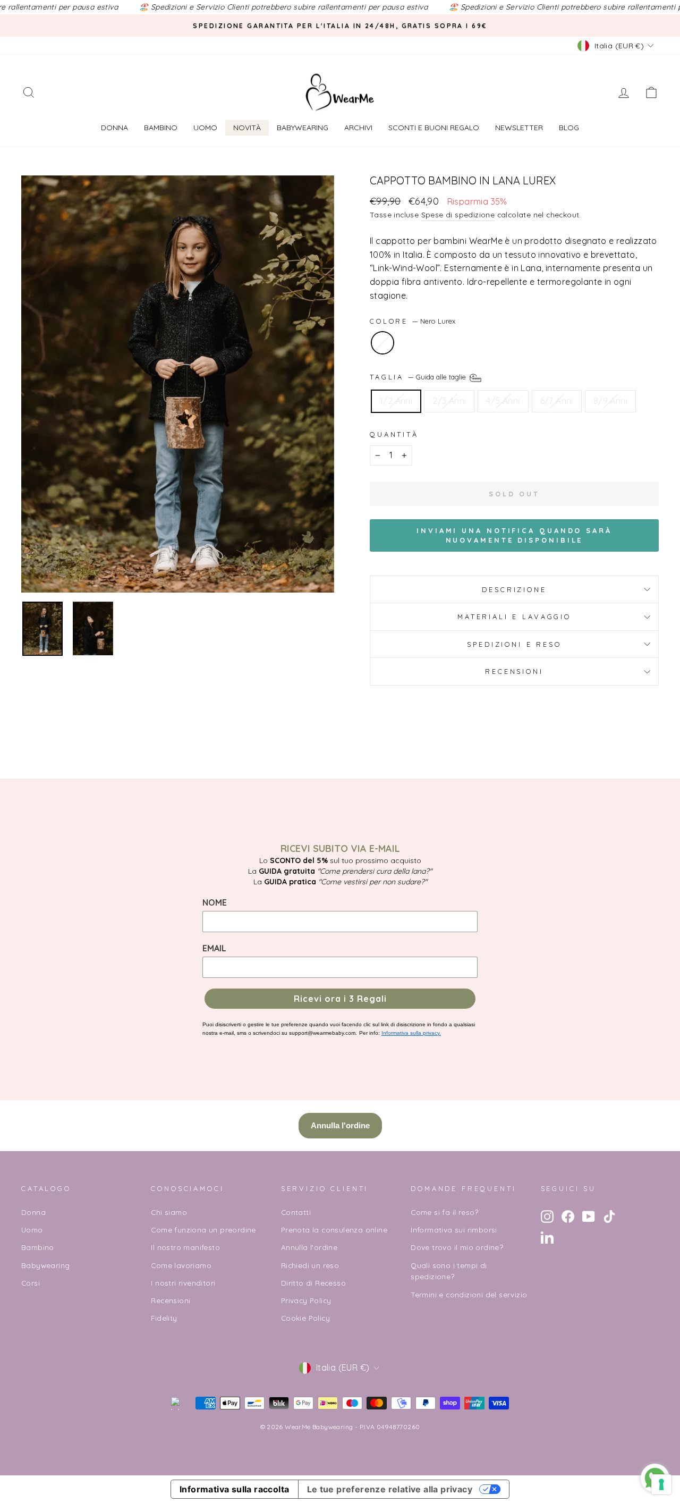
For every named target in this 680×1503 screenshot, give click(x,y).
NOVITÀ (247, 127)
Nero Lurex (382, 342)
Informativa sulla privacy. (411, 1033)
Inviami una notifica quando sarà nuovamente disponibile (514, 535)
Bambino (160, 127)
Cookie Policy (305, 1317)
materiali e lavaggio (514, 616)
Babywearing (302, 127)
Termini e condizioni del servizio (469, 1294)
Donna (114, 127)
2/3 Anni (449, 400)
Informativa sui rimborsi (454, 1229)
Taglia (419, 377)
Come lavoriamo (181, 1265)
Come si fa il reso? (445, 1212)
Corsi (30, 1282)
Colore (412, 321)
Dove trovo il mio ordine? (457, 1247)
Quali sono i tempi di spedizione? (449, 1271)
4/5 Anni (503, 400)
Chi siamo (169, 1212)
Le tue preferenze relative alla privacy (390, 1489)
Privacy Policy (306, 1300)
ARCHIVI (358, 127)
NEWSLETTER (519, 127)
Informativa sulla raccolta (234, 1489)
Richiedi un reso (310, 1265)
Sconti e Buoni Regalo (433, 127)
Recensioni (514, 671)
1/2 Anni (396, 400)
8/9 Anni (610, 400)
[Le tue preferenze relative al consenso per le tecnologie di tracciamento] (661, 1484)
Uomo (205, 127)
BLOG (569, 127)
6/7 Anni (556, 400)
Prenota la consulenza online (334, 1229)
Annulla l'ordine (309, 1247)
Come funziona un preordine (203, 1229)
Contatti (296, 1212)
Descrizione (514, 589)
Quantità (394, 434)
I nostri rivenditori (183, 1282)
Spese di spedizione (458, 214)
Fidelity (164, 1317)
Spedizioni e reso (514, 644)
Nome (214, 902)
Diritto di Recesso (313, 1282)
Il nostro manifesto (185, 1247)
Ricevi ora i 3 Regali (340, 998)
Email (214, 948)
